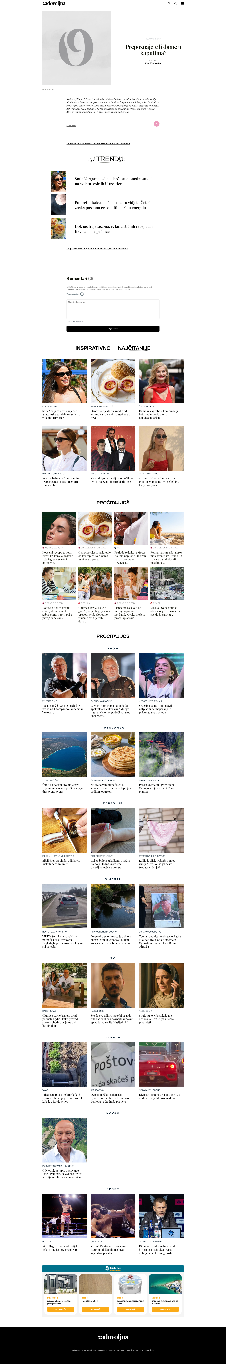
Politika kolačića (147, 1350)
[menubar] (175, 3)
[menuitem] (175, 3)
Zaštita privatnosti (117, 1350)
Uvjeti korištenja (89, 1350)
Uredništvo (103, 1350)
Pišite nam (76, 1350)
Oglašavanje (132, 1350)
